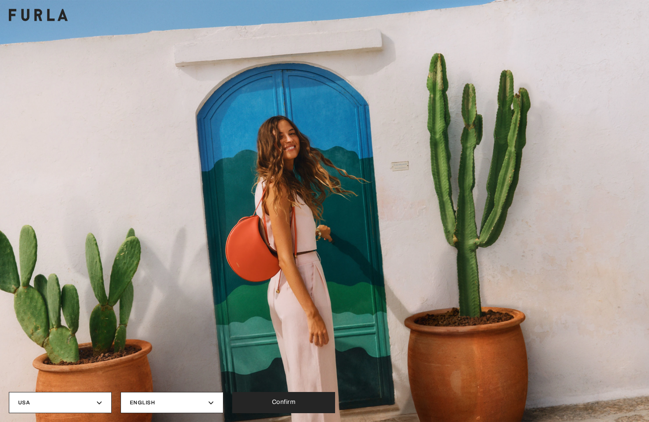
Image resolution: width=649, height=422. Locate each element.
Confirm (284, 402)
